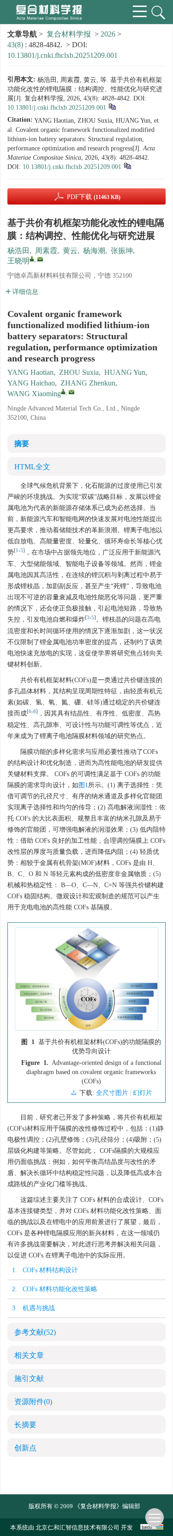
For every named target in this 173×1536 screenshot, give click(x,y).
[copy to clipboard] (127, 165)
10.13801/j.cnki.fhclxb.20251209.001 (62, 55)
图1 (83, 785)
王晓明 (18, 261)
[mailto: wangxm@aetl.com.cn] (71, 392)
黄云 (70, 251)
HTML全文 (32, 467)
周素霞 (46, 251)
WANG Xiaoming (34, 394)
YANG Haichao (31, 383)
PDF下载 (93, 196)
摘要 (21, 444)
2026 (108, 34)
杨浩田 (18, 251)
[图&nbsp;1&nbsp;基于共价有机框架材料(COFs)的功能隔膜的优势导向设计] (86, 982)
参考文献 (35, 1332)
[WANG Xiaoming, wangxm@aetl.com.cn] (63, 391)
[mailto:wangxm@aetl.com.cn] (40, 259)
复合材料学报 (69, 34)
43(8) (16, 45)
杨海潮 (94, 251)
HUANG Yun (124, 372)
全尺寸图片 (112, 1092)
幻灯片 (142, 1092)
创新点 (25, 1448)
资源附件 (33, 1401)
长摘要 (25, 1425)
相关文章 (29, 1355)
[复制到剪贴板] (112, 106)
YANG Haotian (30, 372)
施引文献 (29, 1378)
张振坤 (122, 251)
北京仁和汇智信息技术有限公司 (77, 1527)
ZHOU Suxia (79, 372)
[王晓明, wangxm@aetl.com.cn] (32, 258)
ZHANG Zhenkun (87, 383)
